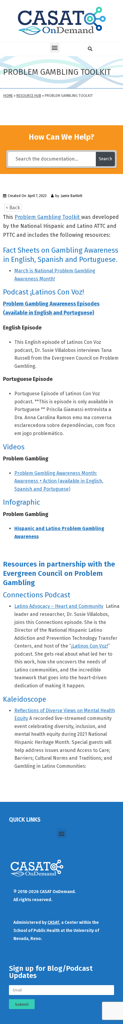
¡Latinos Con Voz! (89, 646)
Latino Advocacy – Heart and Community (58, 606)
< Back (13, 207)
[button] (55, 48)
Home (8, 96)
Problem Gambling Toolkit (48, 217)
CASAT (53, 922)
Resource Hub (28, 96)
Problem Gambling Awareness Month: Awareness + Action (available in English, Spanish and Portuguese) (58, 481)
